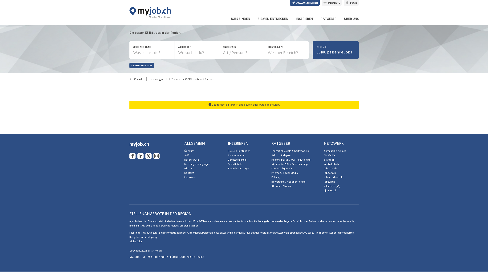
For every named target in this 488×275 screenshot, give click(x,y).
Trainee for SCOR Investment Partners (193, 79)
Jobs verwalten (236, 155)
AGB (186, 155)
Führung (275, 177)
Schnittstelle (235, 164)
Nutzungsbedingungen (197, 164)
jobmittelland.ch (333, 177)
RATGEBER (328, 19)
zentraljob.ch (331, 164)
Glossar (188, 168)
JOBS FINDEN (240, 19)
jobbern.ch (330, 173)
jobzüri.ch (329, 182)
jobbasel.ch (330, 168)
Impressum (190, 177)
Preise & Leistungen (239, 151)
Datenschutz (191, 160)
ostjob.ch (329, 160)
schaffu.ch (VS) (332, 186)
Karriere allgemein (281, 168)
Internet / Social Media (284, 173)
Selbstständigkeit (281, 155)
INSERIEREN (304, 19)
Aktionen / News (281, 186)
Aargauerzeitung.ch (335, 151)
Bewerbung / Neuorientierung (288, 182)
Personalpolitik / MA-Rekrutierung (291, 160)
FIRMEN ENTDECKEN (273, 19)
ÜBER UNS (351, 19)
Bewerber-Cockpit (238, 168)
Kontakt (189, 173)
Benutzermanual (237, 160)
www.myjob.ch (158, 79)
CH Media (329, 155)
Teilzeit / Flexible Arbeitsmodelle (290, 151)
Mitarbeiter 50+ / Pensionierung (289, 164)
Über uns (189, 151)
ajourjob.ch (330, 190)
